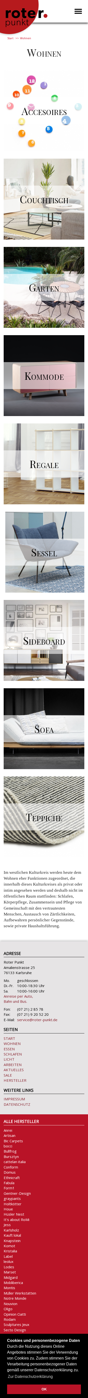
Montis (9, 1287)
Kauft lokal (12, 1235)
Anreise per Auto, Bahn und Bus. (18, 999)
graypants (12, 1198)
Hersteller (15, 1080)
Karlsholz (11, 1230)
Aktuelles (14, 1069)
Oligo (8, 1308)
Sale (8, 1075)
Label (8, 1256)
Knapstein (12, 1240)
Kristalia (10, 1250)
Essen (9, 1048)
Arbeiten (13, 1064)
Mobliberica (13, 1282)
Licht (9, 1059)
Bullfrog (10, 1151)
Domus (10, 1172)
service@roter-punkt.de (37, 1019)
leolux (8, 1261)
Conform (11, 1167)
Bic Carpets (13, 1140)
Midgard (11, 1277)
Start (10, 38)
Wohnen (12, 1043)
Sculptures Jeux (16, 1324)
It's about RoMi (16, 1219)
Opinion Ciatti (15, 1314)
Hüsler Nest (14, 1214)
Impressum (14, 1098)
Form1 (9, 1187)
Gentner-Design (17, 1193)
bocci (8, 1146)
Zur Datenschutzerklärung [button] (30, 1376)
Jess (7, 1224)
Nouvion (10, 1303)
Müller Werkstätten (20, 1293)
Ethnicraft (12, 1177)
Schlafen (13, 1054)
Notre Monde (15, 1298)
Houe (8, 1209)
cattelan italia (15, 1161)
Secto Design (15, 1329)
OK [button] (44, 1389)
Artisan (9, 1135)
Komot (9, 1245)
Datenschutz (17, 1104)
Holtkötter (13, 1203)
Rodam (10, 1319)
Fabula (9, 1182)
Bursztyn (11, 1156)
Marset (10, 1272)
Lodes (9, 1266)
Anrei (8, 1130)
